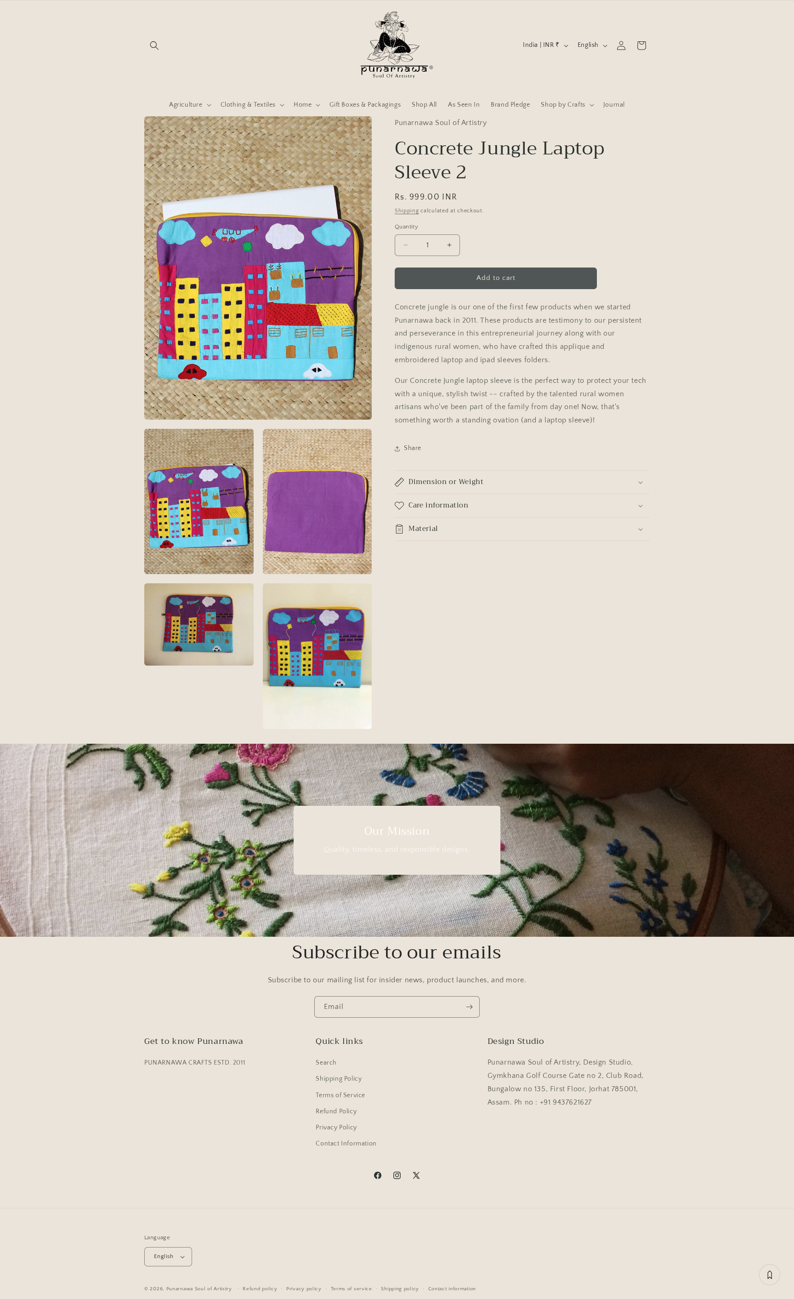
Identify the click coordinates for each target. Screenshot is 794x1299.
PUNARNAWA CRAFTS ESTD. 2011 (194, 1062)
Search (326, 1062)
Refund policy (260, 1288)
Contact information (452, 1288)
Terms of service (351, 1288)
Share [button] (412, 448)
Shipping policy (400, 1288)
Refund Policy (336, 1111)
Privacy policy (304, 1288)
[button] (154, 45)
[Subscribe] (469, 1007)
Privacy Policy (336, 1127)
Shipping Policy (339, 1078)
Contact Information (346, 1143)
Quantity (406, 226)
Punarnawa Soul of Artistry (199, 1289)
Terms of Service (340, 1095)
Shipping (407, 210)
